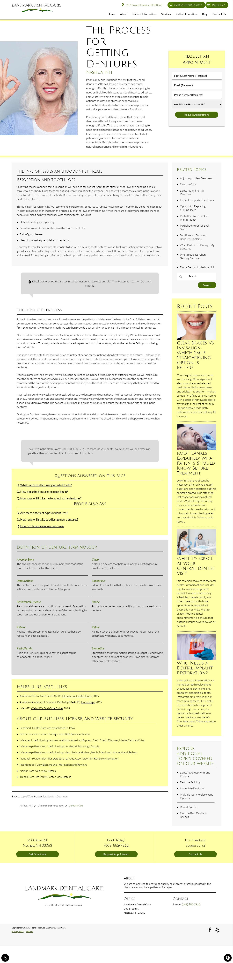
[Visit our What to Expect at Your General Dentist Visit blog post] (196, 554)
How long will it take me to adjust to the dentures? (51, 498)
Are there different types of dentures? (44, 513)
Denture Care (188, 184)
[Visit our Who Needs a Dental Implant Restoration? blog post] (196, 658)
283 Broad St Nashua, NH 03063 (143, 5)
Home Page (88, 702)
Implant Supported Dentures (197, 200)
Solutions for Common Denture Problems (193, 237)
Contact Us (219, 14)
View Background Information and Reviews (62, 764)
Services (166, 14)
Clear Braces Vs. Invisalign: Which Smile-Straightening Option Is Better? (195, 355)
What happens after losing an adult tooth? (46, 485)
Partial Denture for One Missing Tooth (194, 217)
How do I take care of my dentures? (42, 526)
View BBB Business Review (74, 734)
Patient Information (144, 14)
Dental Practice (189, 807)
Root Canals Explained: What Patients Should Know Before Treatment (196, 463)
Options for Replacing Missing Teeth (193, 208)
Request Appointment (116, 854)
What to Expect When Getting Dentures (193, 256)
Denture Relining (190, 782)
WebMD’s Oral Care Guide (47, 708)
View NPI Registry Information (100, 758)
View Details (48, 770)
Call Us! (188, 5)
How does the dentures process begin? (44, 491)
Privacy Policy (18, 931)
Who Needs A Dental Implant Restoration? (195, 668)
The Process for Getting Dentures (48, 796)
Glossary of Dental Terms (77, 696)
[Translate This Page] (228, 958)
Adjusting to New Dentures (196, 178)
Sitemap (29, 931)
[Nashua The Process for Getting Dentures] (39, 134)
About (124, 14)
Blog (204, 14)
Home (111, 14)
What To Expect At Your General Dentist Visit (196, 566)
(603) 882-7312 (77, 449)
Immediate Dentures (192, 788)
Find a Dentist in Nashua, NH (197, 267)
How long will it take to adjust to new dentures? (49, 519)
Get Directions (37, 854)
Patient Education (186, 14)
